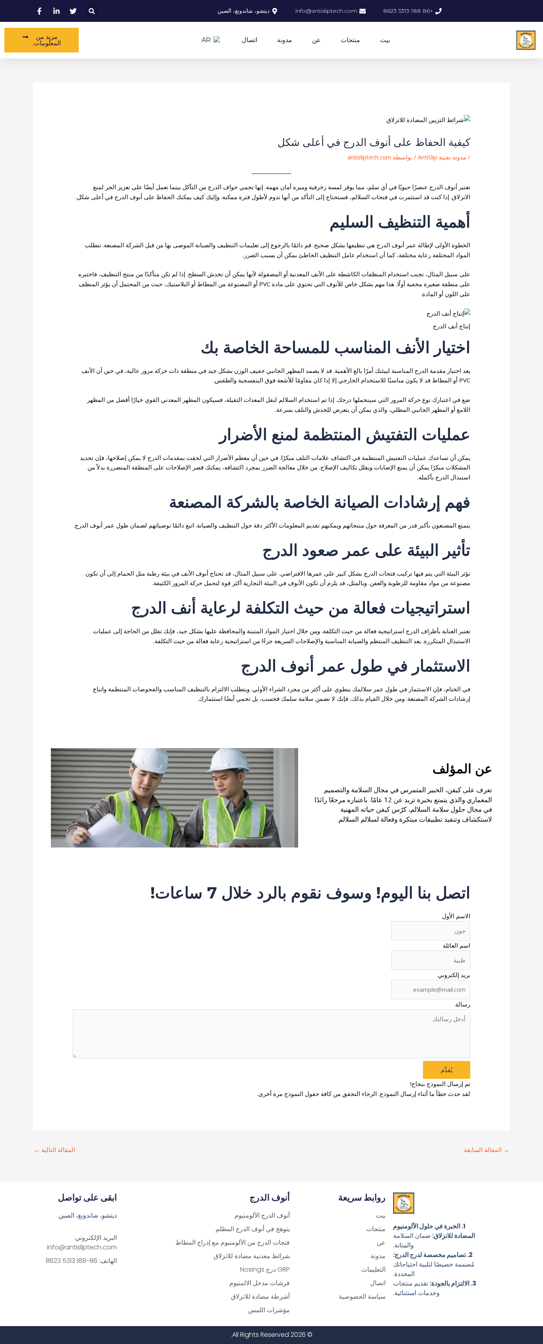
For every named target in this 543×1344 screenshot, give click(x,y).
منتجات (350, 40)
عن (316, 40)
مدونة (284, 40)
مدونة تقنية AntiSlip (442, 157)
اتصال (249, 40)
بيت (385, 40)
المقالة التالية (54, 1150)
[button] (92, 11)
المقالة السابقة (486, 1150)
